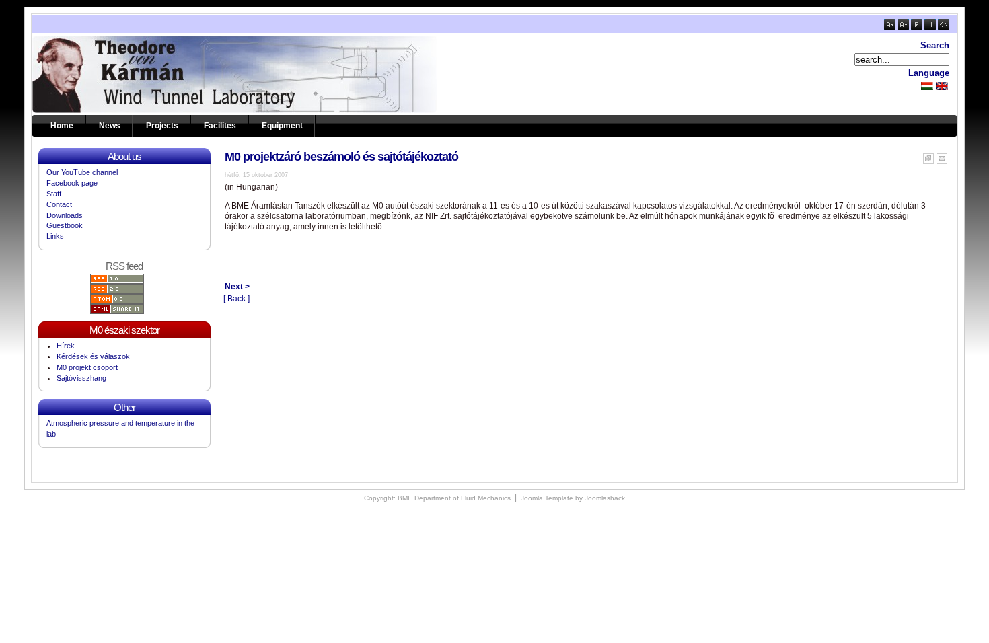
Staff (53, 194)
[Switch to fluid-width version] (943, 27)
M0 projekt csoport (87, 367)
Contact (59, 204)
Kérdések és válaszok (93, 356)
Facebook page (72, 183)
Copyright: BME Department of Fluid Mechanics (437, 498)
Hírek (66, 346)
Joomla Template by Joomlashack (573, 498)
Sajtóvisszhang (81, 378)
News (109, 125)
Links (55, 236)
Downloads (64, 215)
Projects (162, 125)
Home (61, 125)
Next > (237, 286)
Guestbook (64, 225)
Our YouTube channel (82, 172)
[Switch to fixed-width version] (930, 27)
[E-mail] (942, 156)
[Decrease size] (903, 27)
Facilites (220, 125)
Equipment (282, 125)
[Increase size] (889, 27)
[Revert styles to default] (916, 27)
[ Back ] (236, 298)
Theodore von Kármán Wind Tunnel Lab (116, 74)
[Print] (928, 156)
